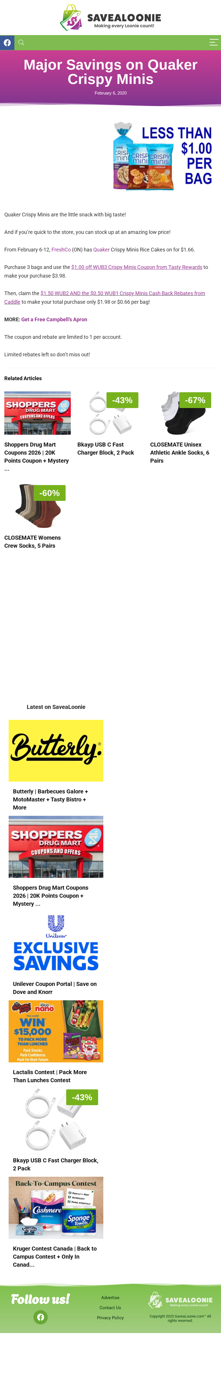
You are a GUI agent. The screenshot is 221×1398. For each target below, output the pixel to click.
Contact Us (110, 1307)
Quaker (101, 250)
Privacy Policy (110, 1317)
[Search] (21, 42)
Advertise (110, 1297)
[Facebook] (40, 1317)
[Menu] (214, 42)
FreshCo (61, 250)
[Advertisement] (57, 161)
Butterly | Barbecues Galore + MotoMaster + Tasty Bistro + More (50, 799)
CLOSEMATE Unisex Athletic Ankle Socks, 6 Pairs (179, 452)
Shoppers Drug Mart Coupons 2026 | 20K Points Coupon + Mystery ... (50, 895)
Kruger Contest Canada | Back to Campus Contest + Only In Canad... (55, 1256)
